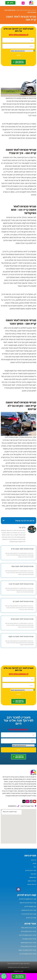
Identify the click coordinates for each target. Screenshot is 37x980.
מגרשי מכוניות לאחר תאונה (23, 10)
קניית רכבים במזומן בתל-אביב (27, 935)
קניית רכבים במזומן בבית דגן (28, 954)
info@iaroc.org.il (18, 971)
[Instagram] (27, 801)
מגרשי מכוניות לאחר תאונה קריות (22, 619)
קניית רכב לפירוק (31, 918)
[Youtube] (34, 801)
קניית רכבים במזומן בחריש (28, 931)
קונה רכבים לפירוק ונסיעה (28, 910)
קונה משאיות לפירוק (30, 906)
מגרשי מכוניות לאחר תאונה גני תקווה (20, 636)
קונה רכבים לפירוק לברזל (28, 914)
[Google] (24, 801)
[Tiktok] (31, 801)
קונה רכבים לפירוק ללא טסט (28, 903)
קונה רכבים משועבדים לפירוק (27, 899)
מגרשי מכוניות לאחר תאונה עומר (22, 566)
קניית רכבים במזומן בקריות (28, 946)
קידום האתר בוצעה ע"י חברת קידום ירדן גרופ (18, 963)
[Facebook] (18, 889)
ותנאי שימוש (14, 51)
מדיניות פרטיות (21, 51)
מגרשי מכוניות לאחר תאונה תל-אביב (21, 584)
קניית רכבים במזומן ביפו (29, 939)
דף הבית (34, 10)
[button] (23, 3)
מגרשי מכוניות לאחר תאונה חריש (22, 549)
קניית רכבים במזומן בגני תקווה (27, 950)
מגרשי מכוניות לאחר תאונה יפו (23, 601)
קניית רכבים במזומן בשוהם (28, 943)
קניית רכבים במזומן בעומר (28, 928)
